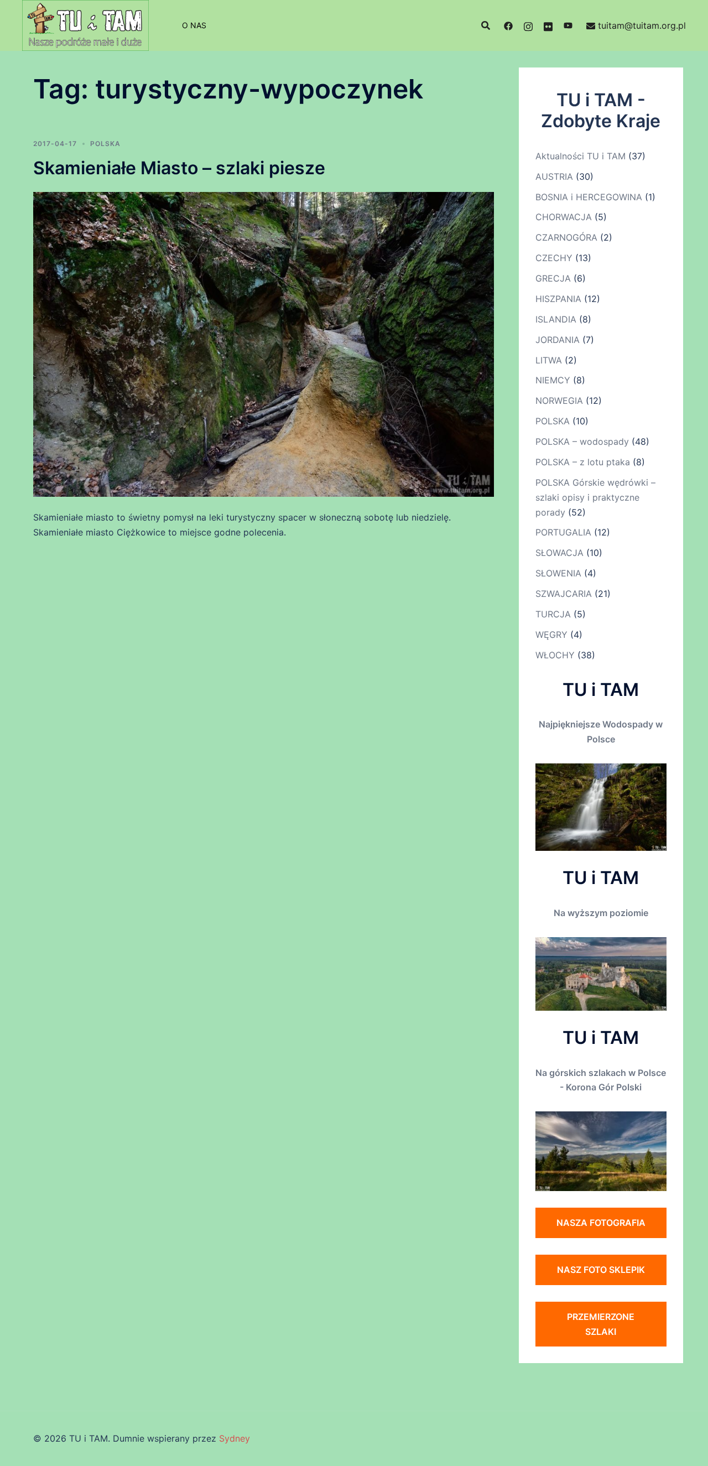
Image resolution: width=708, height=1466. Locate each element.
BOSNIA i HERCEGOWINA (588, 196)
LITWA (548, 360)
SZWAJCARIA (563, 593)
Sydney (234, 1438)
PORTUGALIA (563, 532)
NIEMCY (552, 380)
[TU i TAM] (85, 24)
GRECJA (553, 278)
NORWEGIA (559, 400)
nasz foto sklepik (601, 1269)
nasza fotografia (600, 1222)
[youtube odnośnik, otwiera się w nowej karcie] (568, 25)
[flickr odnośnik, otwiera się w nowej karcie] (548, 25)
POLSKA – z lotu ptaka (582, 461)
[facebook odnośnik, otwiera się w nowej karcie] (508, 25)
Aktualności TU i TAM (580, 156)
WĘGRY (551, 634)
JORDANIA (557, 339)
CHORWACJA (563, 216)
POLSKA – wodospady (582, 441)
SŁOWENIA (558, 573)
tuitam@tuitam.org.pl (642, 25)
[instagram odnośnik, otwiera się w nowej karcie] (528, 25)
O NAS (194, 25)
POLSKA (105, 143)
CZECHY (553, 257)
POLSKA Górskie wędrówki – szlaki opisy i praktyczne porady (595, 497)
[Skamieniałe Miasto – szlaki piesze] (263, 343)
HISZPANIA (558, 298)
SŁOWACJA (559, 552)
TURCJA (553, 614)
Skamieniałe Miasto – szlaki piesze (179, 168)
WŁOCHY (555, 655)
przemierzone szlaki (600, 1324)
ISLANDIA (555, 319)
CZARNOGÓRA (566, 237)
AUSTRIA (554, 176)
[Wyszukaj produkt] (485, 25)
